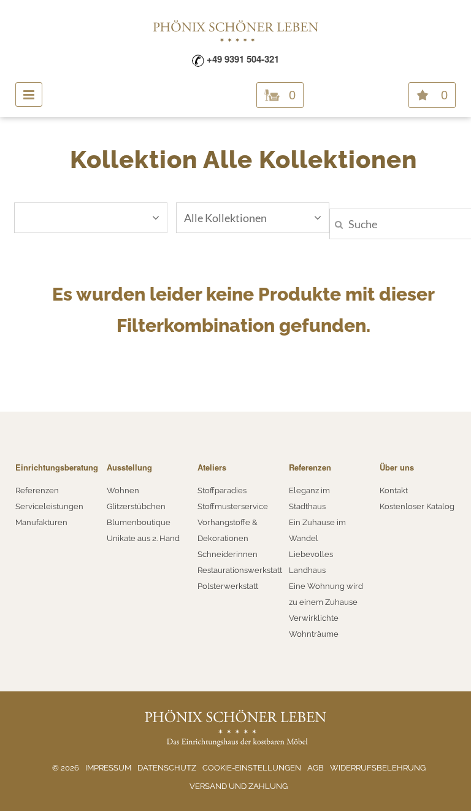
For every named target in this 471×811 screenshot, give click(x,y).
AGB (315, 767)
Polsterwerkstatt (227, 586)
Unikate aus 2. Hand (143, 538)
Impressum (108, 767)
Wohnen (123, 490)
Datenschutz (166, 767)
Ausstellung (129, 467)
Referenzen (37, 490)
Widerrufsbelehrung (378, 767)
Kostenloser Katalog (417, 506)
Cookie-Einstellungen (251, 767)
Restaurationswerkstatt (239, 570)
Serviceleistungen (49, 506)
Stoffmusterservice (232, 506)
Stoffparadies (222, 490)
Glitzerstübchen (136, 506)
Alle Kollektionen (225, 218)
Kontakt (394, 490)
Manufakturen (41, 522)
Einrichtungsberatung (56, 467)
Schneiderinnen (227, 554)
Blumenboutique (138, 522)
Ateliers (211, 467)
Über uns (397, 467)
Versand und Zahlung (239, 786)
